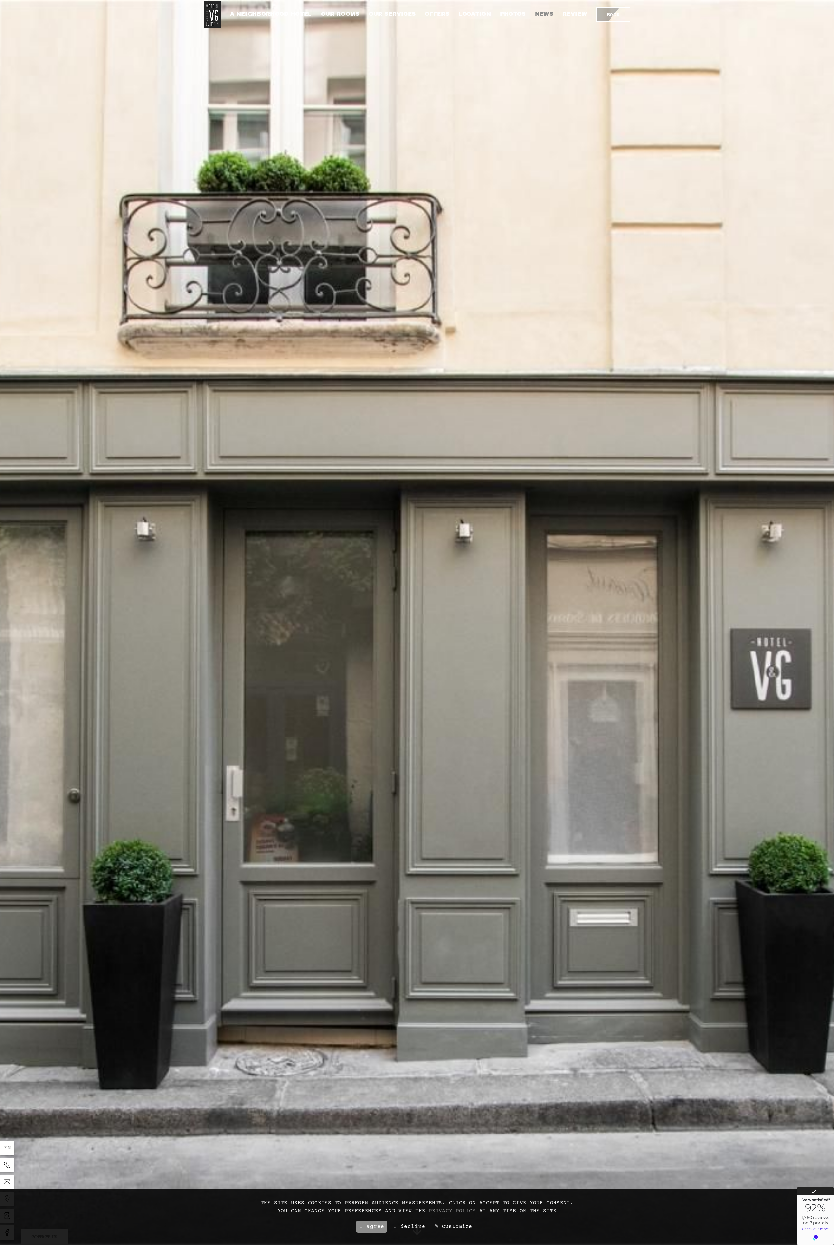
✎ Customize (453, 1227)
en (7, 1148)
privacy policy (452, 1211)
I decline (409, 1227)
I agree (371, 1227)
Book (613, 14)
